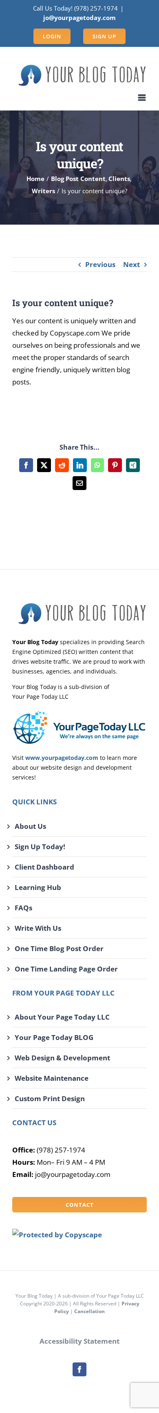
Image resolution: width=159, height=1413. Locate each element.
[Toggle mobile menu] (142, 97)
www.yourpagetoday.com (61, 758)
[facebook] (79, 1369)
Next (131, 264)
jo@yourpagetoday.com (79, 17)
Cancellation (89, 1311)
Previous (100, 264)
